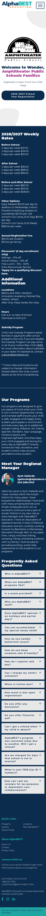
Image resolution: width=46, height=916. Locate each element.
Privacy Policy (8, 850)
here (5, 273)
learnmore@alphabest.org (18, 884)
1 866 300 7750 (8, 881)
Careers (5, 827)
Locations (27, 824)
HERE (40, 345)
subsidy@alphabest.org (15, 354)
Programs (6, 824)
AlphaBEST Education (14, 879)
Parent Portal (8, 830)
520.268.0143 (26, 482)
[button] (23, 573)
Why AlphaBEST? (31, 827)
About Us (6, 844)
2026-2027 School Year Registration (23, 95)
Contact (5, 847)
